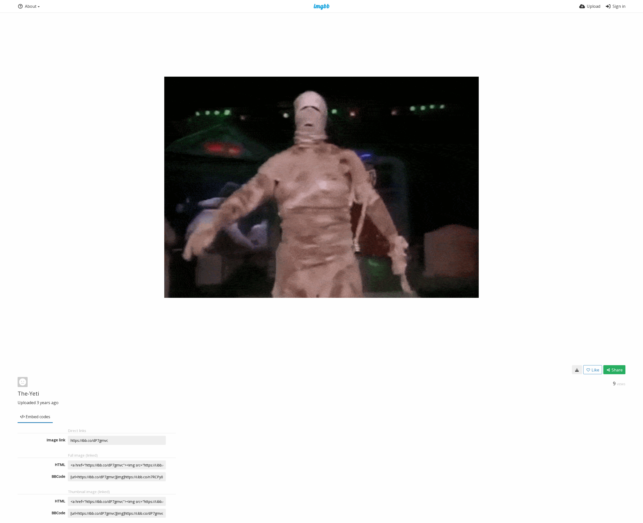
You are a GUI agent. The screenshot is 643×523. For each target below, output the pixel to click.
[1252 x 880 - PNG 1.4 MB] (577, 369)
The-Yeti (28, 393)
